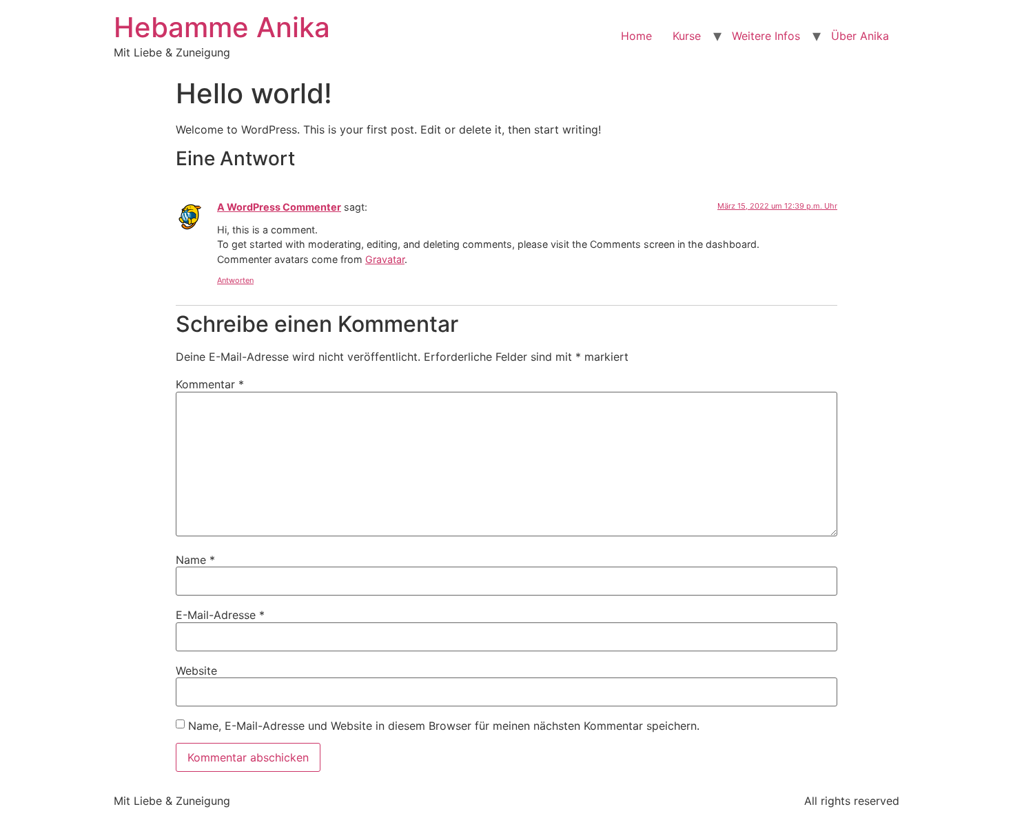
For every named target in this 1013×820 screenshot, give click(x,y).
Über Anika (860, 36)
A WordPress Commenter (279, 207)
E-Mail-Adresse (220, 614)
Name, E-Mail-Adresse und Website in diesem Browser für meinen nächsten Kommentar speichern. (443, 725)
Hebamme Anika (222, 27)
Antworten (235, 280)
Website (196, 670)
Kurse (687, 36)
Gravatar (385, 259)
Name (195, 559)
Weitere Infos (766, 36)
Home (636, 36)
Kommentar (210, 384)
